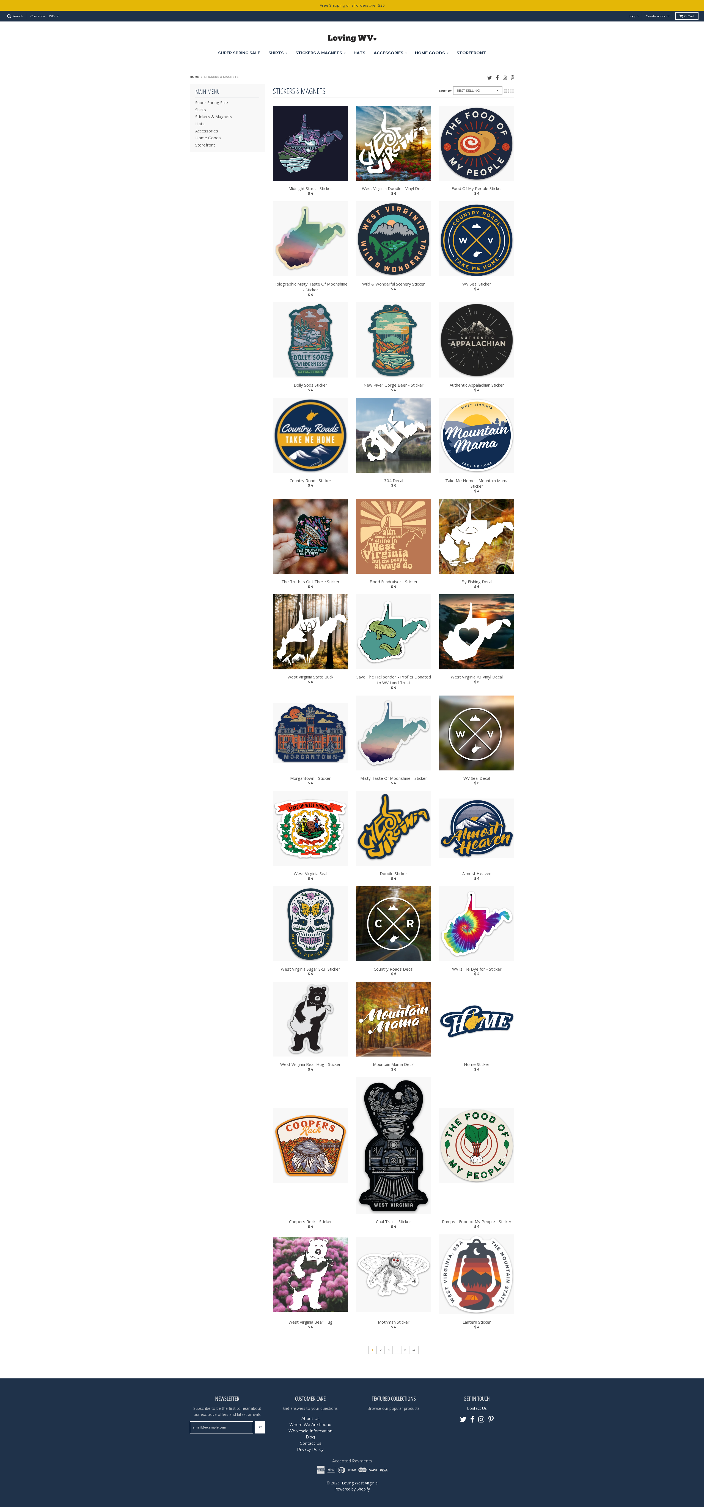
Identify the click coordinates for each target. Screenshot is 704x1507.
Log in (634, 16)
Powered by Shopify (352, 1489)
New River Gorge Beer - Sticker (394, 385)
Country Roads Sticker (310, 480)
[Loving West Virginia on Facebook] (497, 78)
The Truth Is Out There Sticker (310, 581)
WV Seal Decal (476, 778)
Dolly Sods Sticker (310, 385)
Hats (359, 52)
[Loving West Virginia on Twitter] (489, 78)
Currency (37, 16)
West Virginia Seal (310, 873)
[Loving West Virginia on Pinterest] (512, 78)
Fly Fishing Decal (476, 581)
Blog (310, 1437)
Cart (689, 16)
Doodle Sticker (393, 873)
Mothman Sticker (393, 1322)
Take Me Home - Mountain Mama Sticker (476, 483)
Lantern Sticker (477, 1322)
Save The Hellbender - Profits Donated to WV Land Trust (393, 679)
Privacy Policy (310, 1449)
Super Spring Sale (239, 52)
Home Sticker (477, 1064)
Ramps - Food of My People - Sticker (477, 1221)
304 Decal (393, 480)
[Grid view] (506, 91)
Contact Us (310, 1443)
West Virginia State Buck (310, 677)
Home (194, 77)
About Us (310, 1418)
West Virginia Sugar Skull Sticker (310, 969)
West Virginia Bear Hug (310, 1322)
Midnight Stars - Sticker (310, 188)
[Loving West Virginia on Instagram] (505, 78)
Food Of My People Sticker (477, 188)
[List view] (512, 91)
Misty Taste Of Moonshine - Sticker (393, 778)
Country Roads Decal (393, 969)
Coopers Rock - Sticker (310, 1221)
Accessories (388, 52)
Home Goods (430, 52)
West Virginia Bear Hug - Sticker (310, 1064)
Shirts (276, 52)
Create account (658, 16)
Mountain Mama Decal (393, 1064)
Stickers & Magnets (318, 52)
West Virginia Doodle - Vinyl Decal (393, 188)
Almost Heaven (476, 873)
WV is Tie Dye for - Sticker (477, 969)
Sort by (445, 90)
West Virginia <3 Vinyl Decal (477, 677)
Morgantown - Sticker (310, 778)
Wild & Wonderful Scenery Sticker (393, 284)
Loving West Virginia (360, 1483)
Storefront (471, 52)
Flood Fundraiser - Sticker (394, 581)
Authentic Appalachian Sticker (477, 385)
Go (260, 1427)
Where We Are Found (310, 1424)
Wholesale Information (310, 1431)
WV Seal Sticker (476, 284)
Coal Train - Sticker (393, 1221)
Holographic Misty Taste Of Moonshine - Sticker (310, 286)
